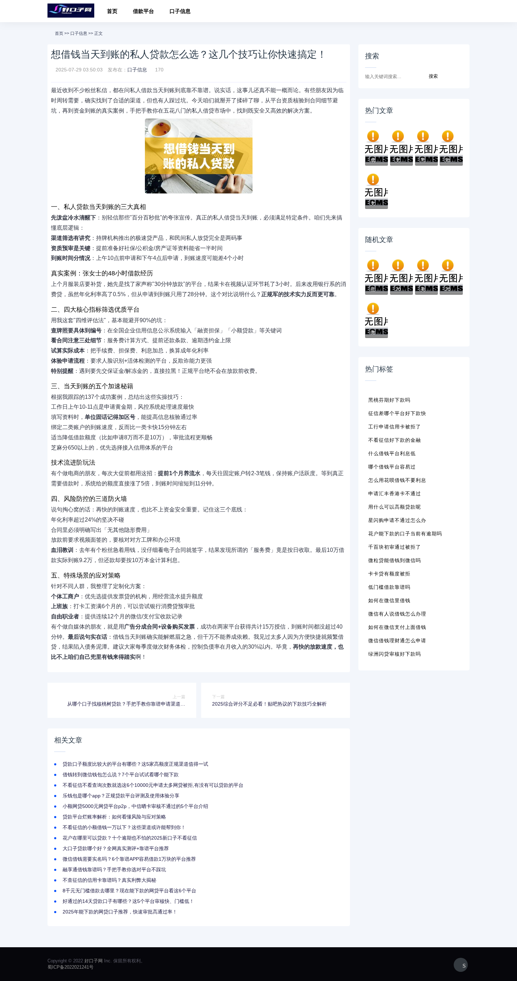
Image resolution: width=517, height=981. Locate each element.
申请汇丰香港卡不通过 (394, 493)
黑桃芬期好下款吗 (389, 400)
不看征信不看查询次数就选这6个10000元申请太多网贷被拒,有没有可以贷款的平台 (153, 785)
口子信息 (180, 11)
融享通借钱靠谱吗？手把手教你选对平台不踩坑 (114, 869)
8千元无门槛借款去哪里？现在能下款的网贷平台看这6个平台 (129, 890)
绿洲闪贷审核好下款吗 (394, 654)
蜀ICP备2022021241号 (70, 967)
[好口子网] (70, 11)
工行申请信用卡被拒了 (394, 426)
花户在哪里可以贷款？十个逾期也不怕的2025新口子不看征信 (130, 838)
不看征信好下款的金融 (394, 440)
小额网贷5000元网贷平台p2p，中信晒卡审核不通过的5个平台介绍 (135, 806)
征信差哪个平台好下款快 (397, 413)
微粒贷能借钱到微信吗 (394, 560)
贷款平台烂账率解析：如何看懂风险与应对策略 (114, 817)
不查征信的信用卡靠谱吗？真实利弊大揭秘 (109, 880)
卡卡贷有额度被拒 (389, 574)
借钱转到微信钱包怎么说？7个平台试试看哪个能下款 (121, 774)
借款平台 (143, 11)
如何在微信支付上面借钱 (397, 627)
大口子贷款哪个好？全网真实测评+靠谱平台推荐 (116, 848)
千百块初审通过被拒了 (394, 547)
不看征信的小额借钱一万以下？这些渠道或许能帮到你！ (124, 827)
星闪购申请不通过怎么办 (397, 520)
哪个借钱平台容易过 (392, 467)
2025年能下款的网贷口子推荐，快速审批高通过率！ (120, 912)
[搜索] (462, 12)
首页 (112, 11)
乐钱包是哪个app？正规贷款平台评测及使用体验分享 (121, 795)
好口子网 (93, 960)
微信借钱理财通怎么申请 (397, 640)
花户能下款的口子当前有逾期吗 (405, 533)
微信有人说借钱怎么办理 (397, 614)
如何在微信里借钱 (389, 600)
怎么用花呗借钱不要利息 (397, 480)
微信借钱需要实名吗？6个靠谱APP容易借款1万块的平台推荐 (129, 859)
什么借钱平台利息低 (392, 453)
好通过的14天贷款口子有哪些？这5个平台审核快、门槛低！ (128, 901)
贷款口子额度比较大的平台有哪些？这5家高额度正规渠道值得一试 (135, 764)
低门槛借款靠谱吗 (389, 587)
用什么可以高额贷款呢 (394, 507)
